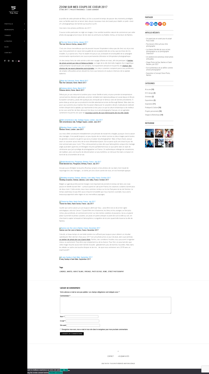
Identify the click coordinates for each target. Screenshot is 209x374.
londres (63, 272)
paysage (88, 272)
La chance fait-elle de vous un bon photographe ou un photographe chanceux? (158, 52)
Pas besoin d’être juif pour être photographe (157, 45)
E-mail (62, 321)
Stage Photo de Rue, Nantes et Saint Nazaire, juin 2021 (159, 63)
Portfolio (9, 24)
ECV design (149, 93)
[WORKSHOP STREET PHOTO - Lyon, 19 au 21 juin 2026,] (159, 143)
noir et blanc (78, 272)
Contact (8, 52)
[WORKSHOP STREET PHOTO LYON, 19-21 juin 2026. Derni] (169, 143)
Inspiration (148, 104)
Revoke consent (55, 373)
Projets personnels (77, 9)
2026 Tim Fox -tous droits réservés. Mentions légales (118, 363)
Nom (62, 317)
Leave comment (93, 10)
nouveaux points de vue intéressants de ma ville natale (107, 113)
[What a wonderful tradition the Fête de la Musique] (149, 143)
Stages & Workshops (152, 115)
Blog (7, 47)
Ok (62, 370)
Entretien (148, 97)
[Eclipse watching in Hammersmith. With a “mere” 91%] (149, 133)
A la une (148, 89)
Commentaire (65, 296)
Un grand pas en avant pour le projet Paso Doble (159, 40)
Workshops (9, 29)
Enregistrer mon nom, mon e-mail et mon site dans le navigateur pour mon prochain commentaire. (95, 329)
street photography (116, 272)
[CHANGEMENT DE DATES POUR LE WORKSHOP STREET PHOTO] (159, 133)
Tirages (8, 35)
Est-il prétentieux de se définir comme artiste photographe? (159, 69)
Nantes (69, 272)
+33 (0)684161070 (123, 356)
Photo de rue (97, 272)
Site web (63, 325)
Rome (105, 272)
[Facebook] (151, 24)
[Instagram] (147, 24)
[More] (164, 24)
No (66, 370)
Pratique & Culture (151, 107)
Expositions (149, 100)
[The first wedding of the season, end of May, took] (169, 133)
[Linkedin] (156, 24)
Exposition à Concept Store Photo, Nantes (158, 74)
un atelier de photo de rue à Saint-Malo (74, 239)
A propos (8, 41)
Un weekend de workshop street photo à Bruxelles (159, 58)
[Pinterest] (160, 24)
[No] (69, 370)
